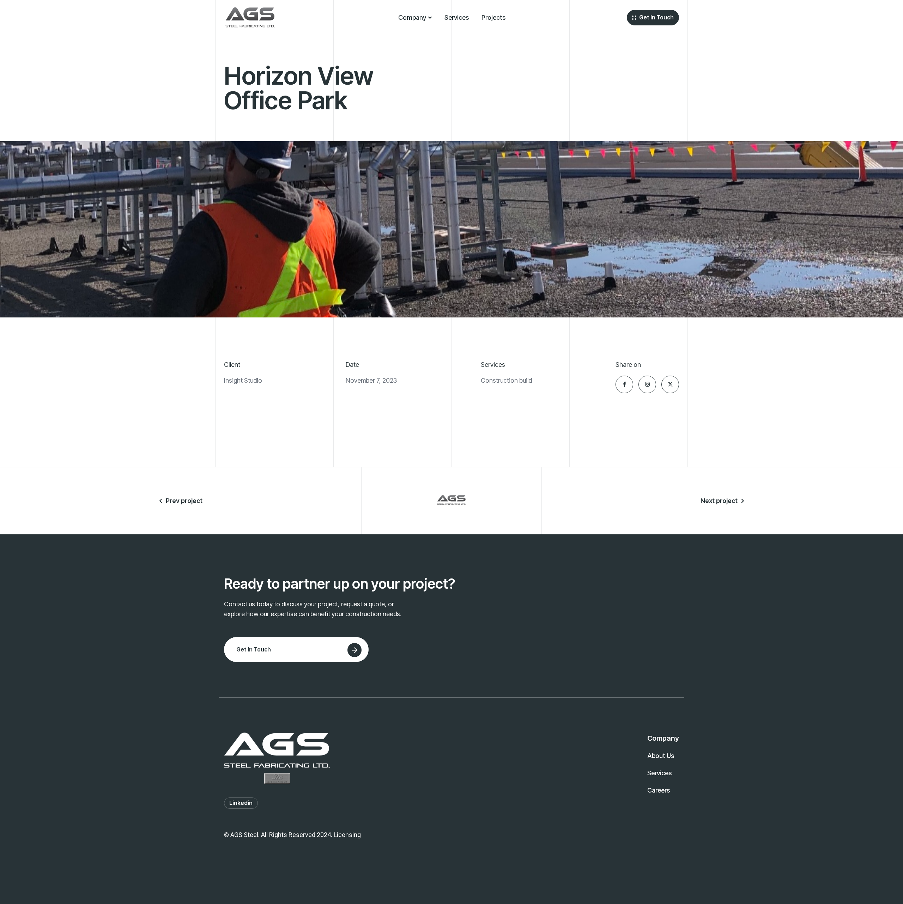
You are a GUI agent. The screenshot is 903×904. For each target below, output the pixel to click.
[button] (415, 17)
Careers (658, 790)
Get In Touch (656, 17)
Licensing (347, 834)
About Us (660, 755)
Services (456, 17)
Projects (493, 17)
